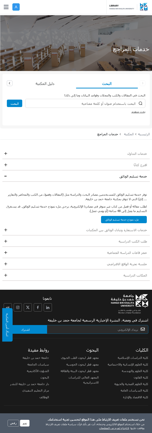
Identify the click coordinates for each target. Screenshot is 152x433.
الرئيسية (144, 134)
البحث (15, 103)
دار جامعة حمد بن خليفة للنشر (29, 384)
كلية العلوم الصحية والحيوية (131, 384)
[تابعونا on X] (28, 307)
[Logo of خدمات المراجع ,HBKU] (123, 7)
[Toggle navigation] (6, 7)
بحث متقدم (138, 111)
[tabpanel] (76, 102)
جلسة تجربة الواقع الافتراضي (127, 264)
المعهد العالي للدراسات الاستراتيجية (84, 379)
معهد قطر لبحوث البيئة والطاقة (80, 371)
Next (9, 83)
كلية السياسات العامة (134, 390)
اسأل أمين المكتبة (7, 324)
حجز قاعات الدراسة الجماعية (127, 252)
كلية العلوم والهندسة (135, 371)
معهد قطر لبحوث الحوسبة (82, 364)
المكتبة (129, 134)
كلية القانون (141, 377)
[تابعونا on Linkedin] (48, 307)
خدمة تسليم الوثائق (133, 176)
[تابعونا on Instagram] (18, 307)
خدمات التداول (137, 153)
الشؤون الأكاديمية (38, 371)
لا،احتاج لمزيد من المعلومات (114, 428)
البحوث (44, 377)
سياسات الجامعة (38, 364)
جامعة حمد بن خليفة (36, 357)
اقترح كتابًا (140, 165)
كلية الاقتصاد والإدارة (135, 397)
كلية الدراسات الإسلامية (133, 357)
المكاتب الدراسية (135, 275)
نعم (25, 423)
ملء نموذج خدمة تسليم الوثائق (122, 219)
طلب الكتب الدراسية (133, 241)
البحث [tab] (107, 83)
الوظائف (44, 397)
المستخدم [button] (16, 7)
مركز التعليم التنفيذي (35, 390)
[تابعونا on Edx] (8, 307)
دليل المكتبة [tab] (45, 83)
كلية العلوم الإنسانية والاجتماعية (128, 364)
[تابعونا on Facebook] (38, 307)
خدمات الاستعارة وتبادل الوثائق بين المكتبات (116, 230)
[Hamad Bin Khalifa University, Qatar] (144, 7)
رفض (13, 423)
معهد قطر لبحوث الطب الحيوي (80, 357)
